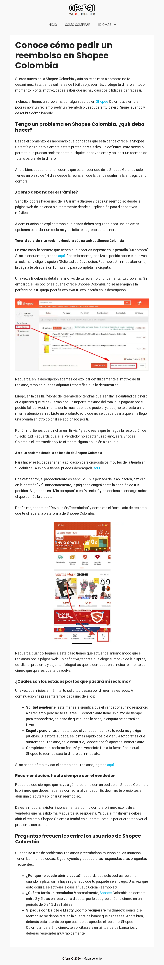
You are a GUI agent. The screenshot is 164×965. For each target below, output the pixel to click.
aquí (61, 256)
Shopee (102, 101)
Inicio (52, 25)
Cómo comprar (77, 25)
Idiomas (104, 25)
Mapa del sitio (93, 958)
